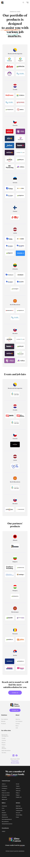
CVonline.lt (4, 806)
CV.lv (3, 808)
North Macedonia (6, 750)
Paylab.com (18, 797)
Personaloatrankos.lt (7, 819)
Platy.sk (17, 795)
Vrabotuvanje (19, 810)
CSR (17, 728)
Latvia (3, 747)
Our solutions (4, 719)
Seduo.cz (18, 788)
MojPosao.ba (19, 808)
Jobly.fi (3, 831)
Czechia (4, 740)
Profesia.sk (4, 786)
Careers (18, 723)
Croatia (3, 738)
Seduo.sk (18, 790)
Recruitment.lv (5, 821)
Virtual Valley (19, 814)
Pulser (17, 817)
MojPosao (18, 806)
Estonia (3, 742)
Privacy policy (15, 760)
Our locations (19, 721)
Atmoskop (4, 797)
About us (18, 719)
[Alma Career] (15, 839)
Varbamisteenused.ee (7, 823)
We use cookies (15, 762)
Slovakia (4, 752)
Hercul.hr (18, 812)
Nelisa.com (4, 799)
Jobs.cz (4, 784)
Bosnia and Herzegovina (5, 735)
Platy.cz (18, 792)
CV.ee (3, 810)
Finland (3, 744)
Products (3, 723)
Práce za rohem (6, 795)
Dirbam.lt (4, 812)
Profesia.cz (4, 788)
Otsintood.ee (5, 817)
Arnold (17, 784)
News (17, 725)
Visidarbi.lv (4, 814)
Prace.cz (4, 790)
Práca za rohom (6, 792)
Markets (3, 721)
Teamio (17, 786)
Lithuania (4, 748)
